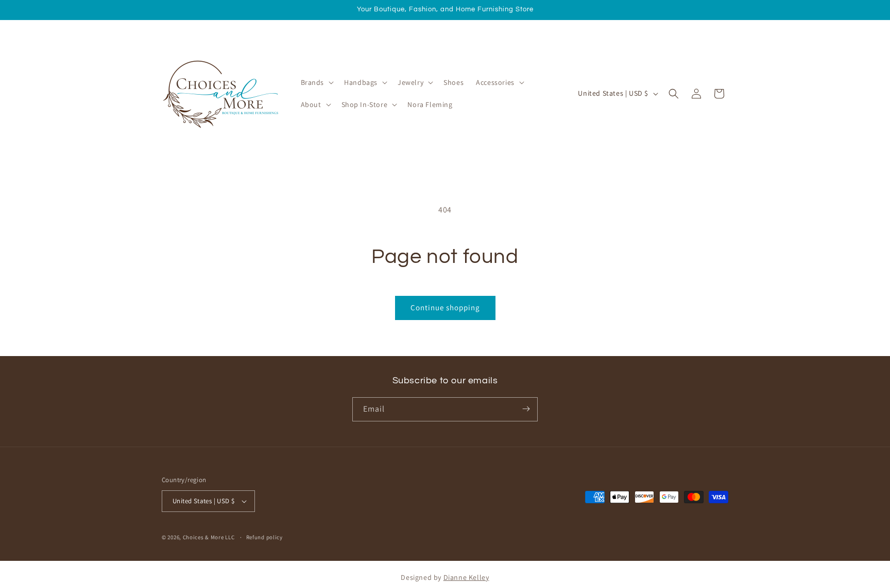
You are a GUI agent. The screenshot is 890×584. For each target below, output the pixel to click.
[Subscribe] (526, 409)
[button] (316, 82)
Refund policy (264, 537)
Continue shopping (445, 307)
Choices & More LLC (209, 537)
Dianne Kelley (466, 577)
